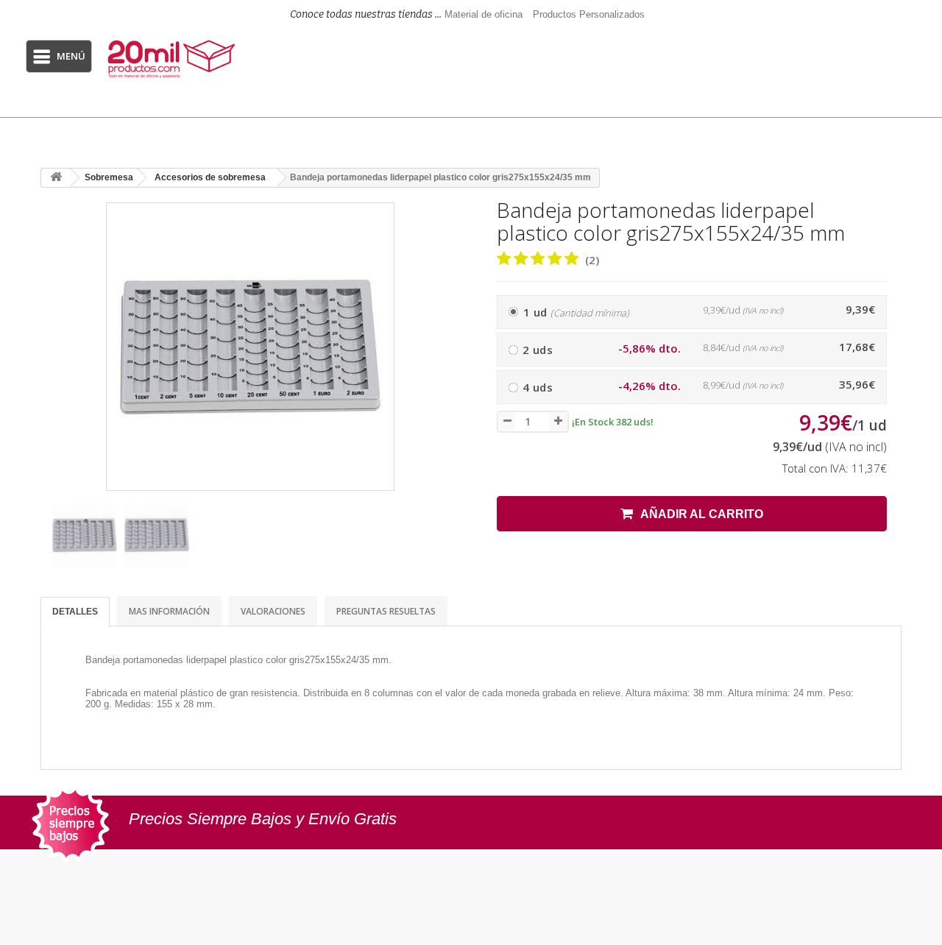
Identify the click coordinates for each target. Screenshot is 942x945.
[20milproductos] (173, 59)
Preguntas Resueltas (386, 611)
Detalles (75, 611)
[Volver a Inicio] (56, 178)
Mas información (169, 611)
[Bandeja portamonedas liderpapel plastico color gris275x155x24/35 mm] (85, 535)
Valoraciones (273, 611)
